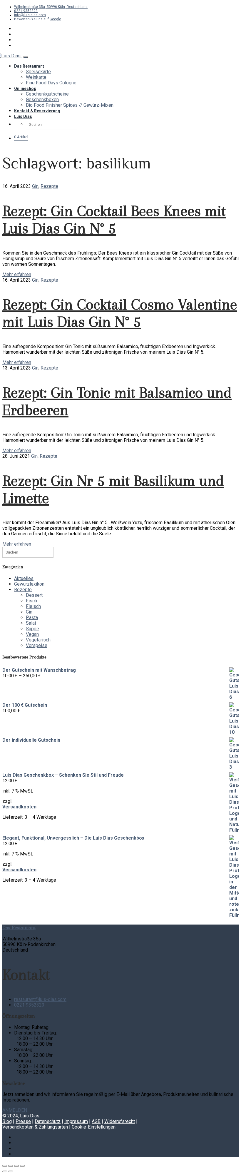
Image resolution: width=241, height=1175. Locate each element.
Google (55, 19)
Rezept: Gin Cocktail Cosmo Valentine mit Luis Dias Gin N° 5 (119, 313)
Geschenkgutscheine (47, 94)
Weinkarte (36, 77)
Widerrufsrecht (119, 1121)
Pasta (32, 617)
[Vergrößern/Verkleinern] (4, 1166)
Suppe (32, 628)
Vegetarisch (38, 640)
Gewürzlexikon (29, 584)
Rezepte (49, 186)
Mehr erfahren (16, 274)
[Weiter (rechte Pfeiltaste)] (10, 1171)
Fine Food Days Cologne (51, 83)
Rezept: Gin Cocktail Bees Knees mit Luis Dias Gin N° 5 (114, 219)
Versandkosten (19, 807)
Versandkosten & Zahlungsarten (35, 1127)
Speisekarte (38, 71)
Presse (23, 1121)
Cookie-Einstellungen (94, 1127)
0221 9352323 (26, 11)
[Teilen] (16, 1166)
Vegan (32, 634)
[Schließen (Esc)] (22, 1166)
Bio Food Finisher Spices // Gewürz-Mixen (69, 105)
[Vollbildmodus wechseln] (10, 1166)
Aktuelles (24, 578)
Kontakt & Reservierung (37, 110)
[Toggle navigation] (25, 57)
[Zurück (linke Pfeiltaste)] (4, 1171)
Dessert (34, 595)
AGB (96, 1121)
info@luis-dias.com (30, 15)
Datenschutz (48, 1121)
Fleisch (33, 606)
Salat (31, 623)
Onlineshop (25, 88)
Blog (7, 1121)
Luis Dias (23, 116)
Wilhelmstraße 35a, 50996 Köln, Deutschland (51, 7)
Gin (35, 186)
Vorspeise (36, 645)
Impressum (76, 1121)
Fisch (31, 601)
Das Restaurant (29, 66)
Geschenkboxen (42, 99)
